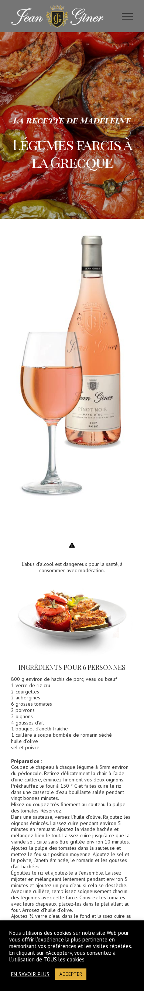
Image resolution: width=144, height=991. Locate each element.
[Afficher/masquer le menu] (127, 16)
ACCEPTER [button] (70, 974)
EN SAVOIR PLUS (30, 974)
